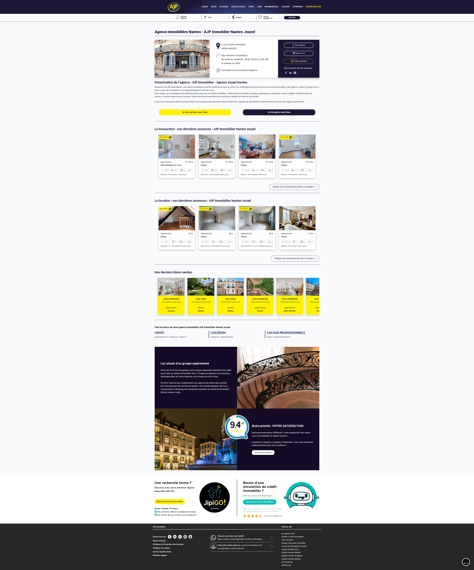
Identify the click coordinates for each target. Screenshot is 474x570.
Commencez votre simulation (260, 502)
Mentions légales (160, 555)
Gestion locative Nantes (291, 553)
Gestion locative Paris (290, 549)
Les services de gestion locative (294, 546)
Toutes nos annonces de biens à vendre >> (294, 187)
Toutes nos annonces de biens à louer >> (295, 258)
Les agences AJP (288, 534)
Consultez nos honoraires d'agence (239, 70)
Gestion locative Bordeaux (292, 556)
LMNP (259, 7)
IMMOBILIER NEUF (272, 7)
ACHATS (205, 7)
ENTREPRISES (298, 7)
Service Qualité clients (162, 552)
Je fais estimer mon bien (194, 112)
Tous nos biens (287, 540)
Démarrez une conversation (170, 502)
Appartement (166, 162)
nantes (204, 165)
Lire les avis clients (263, 452)
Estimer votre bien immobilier (294, 543)
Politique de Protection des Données (168, 544)
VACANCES (286, 7)
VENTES (214, 7)
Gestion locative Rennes (291, 559)
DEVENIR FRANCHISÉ (313, 7)
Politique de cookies (161, 548)
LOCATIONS (223, 7)
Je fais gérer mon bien (279, 112)
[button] (161, 147)
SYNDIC (251, 7)
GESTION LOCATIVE (238, 7)
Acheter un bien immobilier (293, 537)
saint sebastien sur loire (171, 165)
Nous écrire (300, 53)
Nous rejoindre (301, 61)
